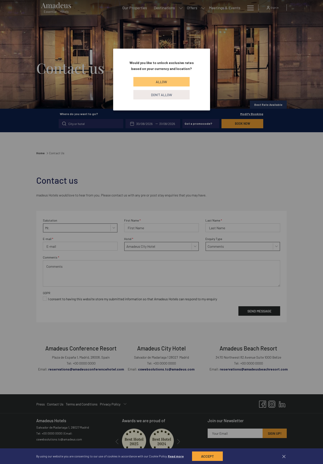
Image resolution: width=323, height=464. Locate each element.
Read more (176, 456)
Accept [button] (207, 456)
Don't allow (161, 95)
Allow (161, 82)
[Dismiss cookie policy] (284, 456)
